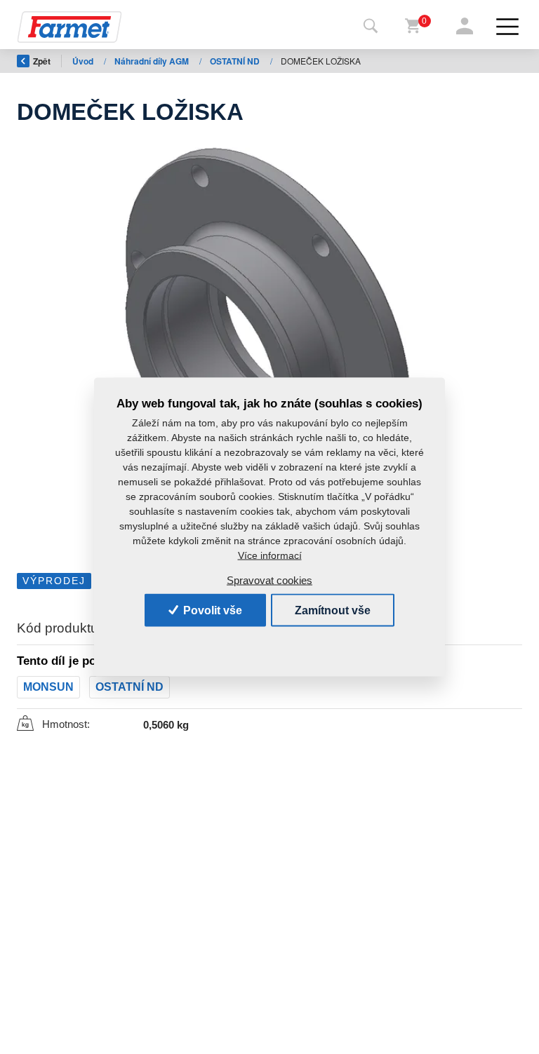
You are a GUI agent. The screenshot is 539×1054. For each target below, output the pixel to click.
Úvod (83, 61)
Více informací (270, 555)
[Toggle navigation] (370, 26)
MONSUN (48, 687)
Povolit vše (211, 610)
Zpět (42, 61)
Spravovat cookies (269, 580)
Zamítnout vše (333, 610)
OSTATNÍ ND (236, 61)
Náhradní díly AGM (152, 61)
